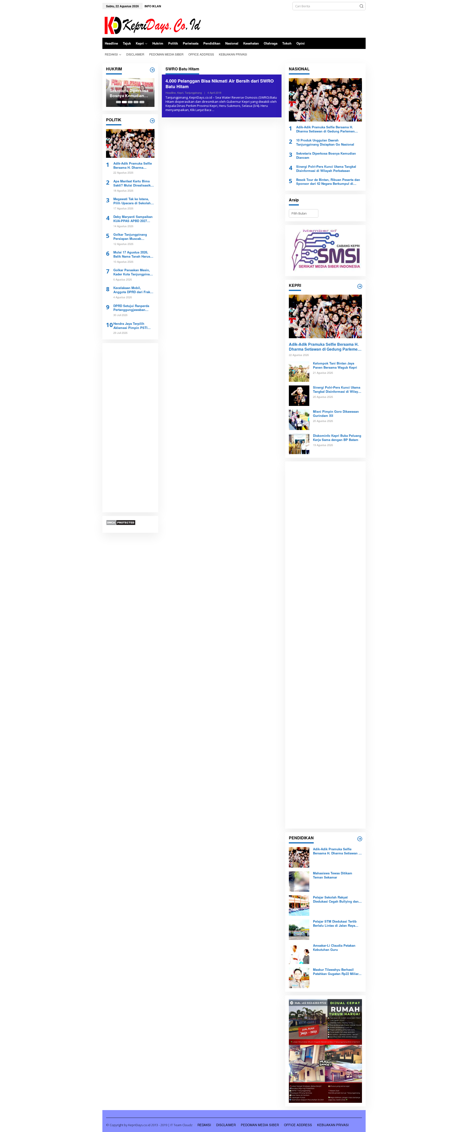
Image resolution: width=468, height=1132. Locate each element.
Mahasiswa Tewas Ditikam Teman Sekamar (332, 875)
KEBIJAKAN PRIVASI (333, 1125)
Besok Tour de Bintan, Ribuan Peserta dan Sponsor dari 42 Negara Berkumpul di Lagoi (328, 182)
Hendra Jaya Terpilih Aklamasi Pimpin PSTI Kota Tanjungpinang (130, 326)
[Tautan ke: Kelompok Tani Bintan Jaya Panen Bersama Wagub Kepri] (299, 371)
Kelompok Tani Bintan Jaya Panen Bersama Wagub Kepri (335, 365)
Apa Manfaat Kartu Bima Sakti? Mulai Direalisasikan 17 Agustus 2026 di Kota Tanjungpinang (133, 183)
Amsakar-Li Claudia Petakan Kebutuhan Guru (334, 948)
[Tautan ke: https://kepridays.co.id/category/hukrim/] (152, 70)
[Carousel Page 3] (130, 102)
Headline (171, 92)
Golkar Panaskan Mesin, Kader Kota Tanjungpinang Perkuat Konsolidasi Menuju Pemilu (133, 272)
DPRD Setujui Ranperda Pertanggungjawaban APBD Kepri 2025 (131, 308)
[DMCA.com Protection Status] (121, 522)
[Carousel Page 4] (136, 102)
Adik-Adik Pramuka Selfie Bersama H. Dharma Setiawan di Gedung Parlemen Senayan (132, 165)
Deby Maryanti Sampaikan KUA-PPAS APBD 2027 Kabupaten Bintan (133, 219)
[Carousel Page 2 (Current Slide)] (124, 102)
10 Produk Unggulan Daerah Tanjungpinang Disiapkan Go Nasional (325, 142)
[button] (361, 6)
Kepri (180, 92)
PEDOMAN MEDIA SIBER (260, 1125)
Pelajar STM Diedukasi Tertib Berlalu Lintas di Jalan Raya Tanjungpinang (335, 923)
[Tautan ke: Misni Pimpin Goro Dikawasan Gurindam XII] (299, 419)
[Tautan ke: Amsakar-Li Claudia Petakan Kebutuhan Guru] (299, 953)
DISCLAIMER (226, 1125)
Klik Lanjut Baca (200, 110)
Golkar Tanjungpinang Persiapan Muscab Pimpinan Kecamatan (130, 237)
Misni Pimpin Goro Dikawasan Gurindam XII (336, 414)
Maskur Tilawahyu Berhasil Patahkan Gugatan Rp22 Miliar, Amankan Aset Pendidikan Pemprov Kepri (336, 972)
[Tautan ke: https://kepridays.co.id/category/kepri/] (360, 286)
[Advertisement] (130, 428)
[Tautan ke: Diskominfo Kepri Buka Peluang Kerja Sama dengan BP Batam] (299, 443)
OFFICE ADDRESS (298, 1125)
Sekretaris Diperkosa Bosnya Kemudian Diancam (129, 93)
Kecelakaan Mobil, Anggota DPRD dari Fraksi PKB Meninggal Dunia (133, 290)
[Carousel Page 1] (118, 102)
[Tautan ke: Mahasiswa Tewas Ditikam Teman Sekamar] (299, 881)
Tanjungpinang (193, 92)
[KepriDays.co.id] (151, 24)
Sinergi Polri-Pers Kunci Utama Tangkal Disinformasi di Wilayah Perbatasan (326, 169)
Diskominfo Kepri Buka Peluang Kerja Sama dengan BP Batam (337, 438)
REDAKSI (204, 1125)
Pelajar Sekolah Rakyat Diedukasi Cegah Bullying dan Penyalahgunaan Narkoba (336, 899)
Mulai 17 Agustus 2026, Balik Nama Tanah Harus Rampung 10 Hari (131, 254)
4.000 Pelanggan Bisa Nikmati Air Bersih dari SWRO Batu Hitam (220, 84)
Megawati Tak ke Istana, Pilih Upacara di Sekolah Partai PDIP (132, 201)
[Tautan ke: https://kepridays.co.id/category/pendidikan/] (360, 839)
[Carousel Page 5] (141, 102)
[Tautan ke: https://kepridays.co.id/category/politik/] (152, 121)
